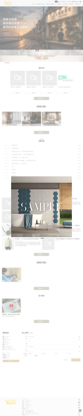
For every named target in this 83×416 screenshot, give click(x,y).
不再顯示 (42, 238)
